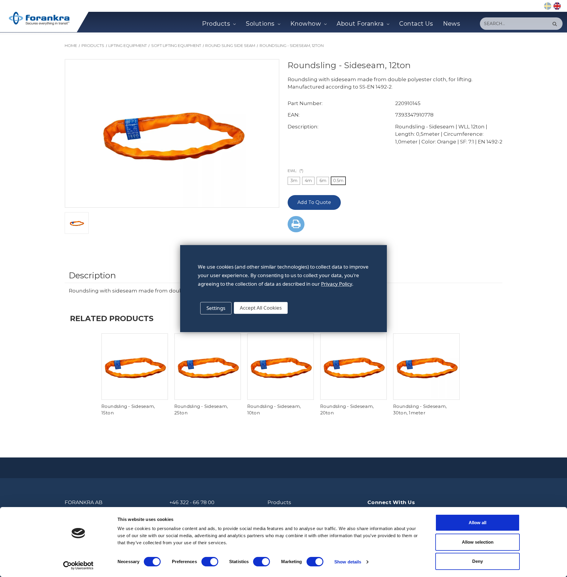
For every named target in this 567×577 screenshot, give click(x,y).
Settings (215, 308)
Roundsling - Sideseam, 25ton (201, 409)
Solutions (260, 23)
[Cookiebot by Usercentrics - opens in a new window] (78, 565)
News (451, 23)
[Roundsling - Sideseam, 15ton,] (135, 366)
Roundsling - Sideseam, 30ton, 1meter (420, 409)
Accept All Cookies (261, 307)
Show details (347, 561)
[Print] (296, 224)
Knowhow (305, 23)
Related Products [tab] (112, 318)
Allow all (477, 522)
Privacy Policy (336, 283)
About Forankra (360, 23)
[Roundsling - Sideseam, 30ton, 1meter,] (426, 366)
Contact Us (416, 23)
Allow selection (477, 542)
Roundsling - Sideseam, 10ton (274, 409)
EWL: (295, 170)
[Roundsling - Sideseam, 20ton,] (353, 366)
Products (216, 23)
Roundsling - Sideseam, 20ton (347, 409)
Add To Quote (314, 202)
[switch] (209, 561)
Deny (477, 561)
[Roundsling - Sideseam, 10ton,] (280, 366)
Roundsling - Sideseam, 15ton (128, 409)
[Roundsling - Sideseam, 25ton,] (207, 366)
